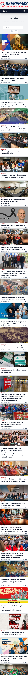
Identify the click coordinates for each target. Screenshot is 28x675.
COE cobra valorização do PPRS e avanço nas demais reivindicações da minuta (14, 480)
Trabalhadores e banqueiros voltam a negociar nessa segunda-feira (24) (13, 347)
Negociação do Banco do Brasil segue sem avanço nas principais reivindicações (13, 201)
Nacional (3, 50)
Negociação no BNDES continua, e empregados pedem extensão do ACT (13, 128)
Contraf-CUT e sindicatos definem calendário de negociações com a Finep (14, 104)
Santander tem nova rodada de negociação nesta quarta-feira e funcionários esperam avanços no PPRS (14, 529)
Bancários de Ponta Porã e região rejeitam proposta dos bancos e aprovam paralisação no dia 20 (12, 608)
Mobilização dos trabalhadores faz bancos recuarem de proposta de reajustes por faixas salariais (12, 556)
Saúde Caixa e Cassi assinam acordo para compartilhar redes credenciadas (13, 299)
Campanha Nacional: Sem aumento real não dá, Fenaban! (12, 80)
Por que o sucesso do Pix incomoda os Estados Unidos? (13, 371)
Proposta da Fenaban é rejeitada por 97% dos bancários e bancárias (13, 633)
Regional (3, 604)
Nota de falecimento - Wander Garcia (13, 225)
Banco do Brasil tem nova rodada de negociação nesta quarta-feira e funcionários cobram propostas (13, 582)
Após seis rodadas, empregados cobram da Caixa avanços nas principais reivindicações (14, 658)
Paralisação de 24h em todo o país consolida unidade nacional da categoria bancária (12, 424)
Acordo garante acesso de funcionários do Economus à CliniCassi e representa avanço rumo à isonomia (14, 274)
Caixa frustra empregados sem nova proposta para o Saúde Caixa (13, 504)
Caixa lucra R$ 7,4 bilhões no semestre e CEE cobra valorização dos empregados (13, 54)
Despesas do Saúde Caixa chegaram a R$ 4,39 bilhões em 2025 (13, 323)
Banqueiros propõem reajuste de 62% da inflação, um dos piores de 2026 (13, 176)
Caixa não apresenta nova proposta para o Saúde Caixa (12, 152)
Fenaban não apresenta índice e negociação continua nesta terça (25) (13, 248)
